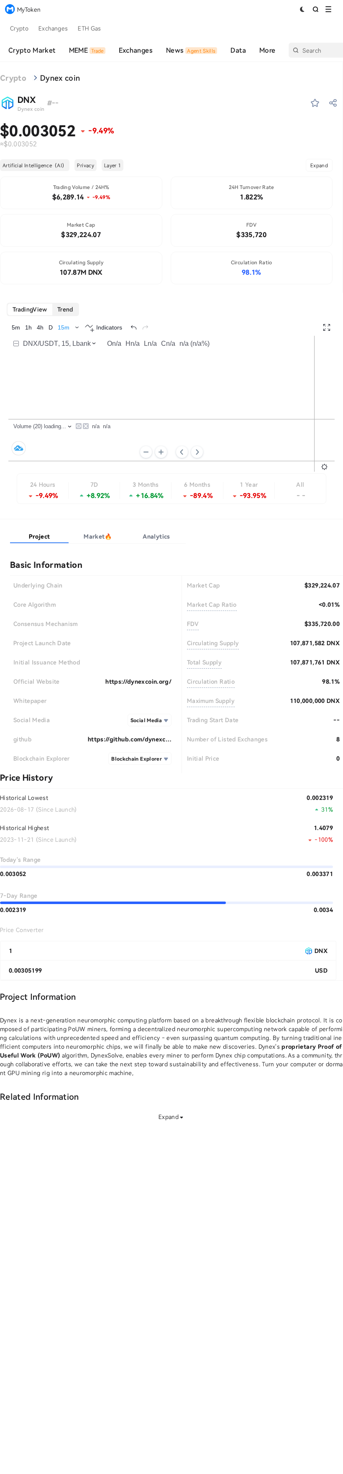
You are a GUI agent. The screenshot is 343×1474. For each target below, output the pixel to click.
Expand (319, 165)
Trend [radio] (65, 309)
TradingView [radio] (30, 309)
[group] (43, 309)
